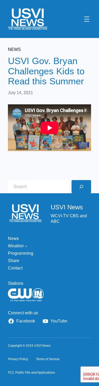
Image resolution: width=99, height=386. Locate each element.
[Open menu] (86, 19)
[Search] (81, 186)
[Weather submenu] (26, 246)
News (14, 49)
